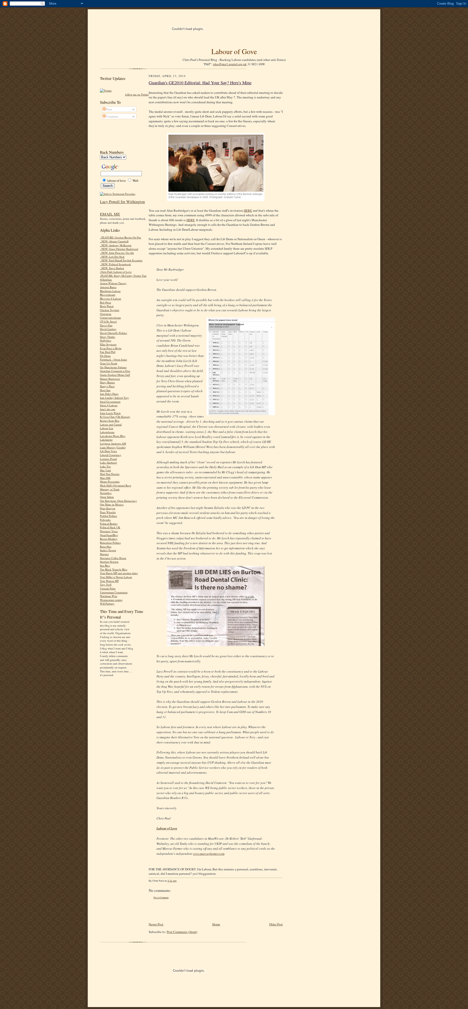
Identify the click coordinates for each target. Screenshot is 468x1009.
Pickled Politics (108, 516)
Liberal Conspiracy (110, 455)
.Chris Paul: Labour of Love (116, 272)
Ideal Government (110, 401)
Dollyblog (105, 340)
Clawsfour (105, 314)
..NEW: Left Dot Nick (112, 256)
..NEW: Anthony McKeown (115, 245)
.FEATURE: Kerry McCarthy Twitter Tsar (123, 275)
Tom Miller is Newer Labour (116, 577)
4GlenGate (106, 279)
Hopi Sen (105, 390)
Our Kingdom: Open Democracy (118, 501)
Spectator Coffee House (113, 558)
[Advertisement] (122, 134)
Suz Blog (105, 565)
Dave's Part (106, 325)
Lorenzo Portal (108, 459)
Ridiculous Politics (110, 542)
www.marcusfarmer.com (208, 853)
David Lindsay (108, 329)
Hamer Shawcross (110, 379)
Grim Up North (108, 363)
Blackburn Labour (110, 291)
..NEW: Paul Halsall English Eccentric (121, 260)
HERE (248, 210)
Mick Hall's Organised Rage (115, 485)
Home (216, 924)
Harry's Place (107, 386)
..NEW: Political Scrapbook (115, 264)
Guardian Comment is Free (115, 371)
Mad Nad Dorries (109, 474)
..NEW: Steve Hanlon (112, 268)
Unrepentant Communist (113, 592)
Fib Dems (105, 356)
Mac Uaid (105, 470)
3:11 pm (171, 880)
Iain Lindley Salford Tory (114, 398)
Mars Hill (105, 478)
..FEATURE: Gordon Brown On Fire (120, 237)
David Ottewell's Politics (113, 333)
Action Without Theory (113, 283)
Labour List (106, 428)
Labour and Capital (111, 424)
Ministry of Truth (109, 489)
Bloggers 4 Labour (110, 298)
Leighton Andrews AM (113, 443)
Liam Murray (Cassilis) (113, 447)
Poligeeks (105, 520)
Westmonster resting (111, 600)
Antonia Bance (108, 287)
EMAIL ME (110, 214)
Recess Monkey (108, 539)
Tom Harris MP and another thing (119, 573)
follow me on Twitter (137, 94)
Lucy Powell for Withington (122, 201)
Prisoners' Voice (109, 531)
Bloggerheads (107, 294)
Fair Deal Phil (107, 352)
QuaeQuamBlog (109, 535)
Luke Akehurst (108, 462)
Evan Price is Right (110, 348)
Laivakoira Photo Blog (113, 436)
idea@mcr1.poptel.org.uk (230, 64)
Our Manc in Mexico (112, 504)
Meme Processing (110, 481)
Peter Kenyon (107, 508)
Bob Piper (105, 302)
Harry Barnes (107, 382)
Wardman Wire (108, 596)
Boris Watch (107, 306)
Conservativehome (110, 317)
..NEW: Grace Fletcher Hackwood (119, 249)
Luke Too (105, 466)
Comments (112, 116)
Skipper (104, 554)
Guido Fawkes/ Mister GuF (115, 375)
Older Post (276, 924)
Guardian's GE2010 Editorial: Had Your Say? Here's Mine (200, 83)
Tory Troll (105, 584)
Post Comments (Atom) (182, 932)
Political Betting (109, 523)
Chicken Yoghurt (109, 310)
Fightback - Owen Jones (113, 359)
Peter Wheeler (108, 512)
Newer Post (156, 924)
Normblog (106, 493)
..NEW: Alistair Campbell (114, 241)
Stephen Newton (109, 561)
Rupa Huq (105, 546)
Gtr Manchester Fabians (113, 367)
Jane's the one (107, 409)
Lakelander (106, 439)
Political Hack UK (110, 527)
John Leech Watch (110, 413)
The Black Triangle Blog (113, 569)
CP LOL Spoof (108, 321)
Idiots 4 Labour (108, 405)
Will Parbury (107, 603)
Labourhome (107, 432)
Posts (109, 109)
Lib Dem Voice (108, 451)
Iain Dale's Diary (109, 394)
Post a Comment (161, 897)
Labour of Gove (234, 51)
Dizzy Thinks (107, 337)
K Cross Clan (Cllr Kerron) (115, 417)
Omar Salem (107, 497)
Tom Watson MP (109, 581)
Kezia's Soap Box (109, 420)
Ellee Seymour (108, 344)
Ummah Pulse (108, 588)
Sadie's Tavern (108, 550)
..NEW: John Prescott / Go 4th (117, 253)
